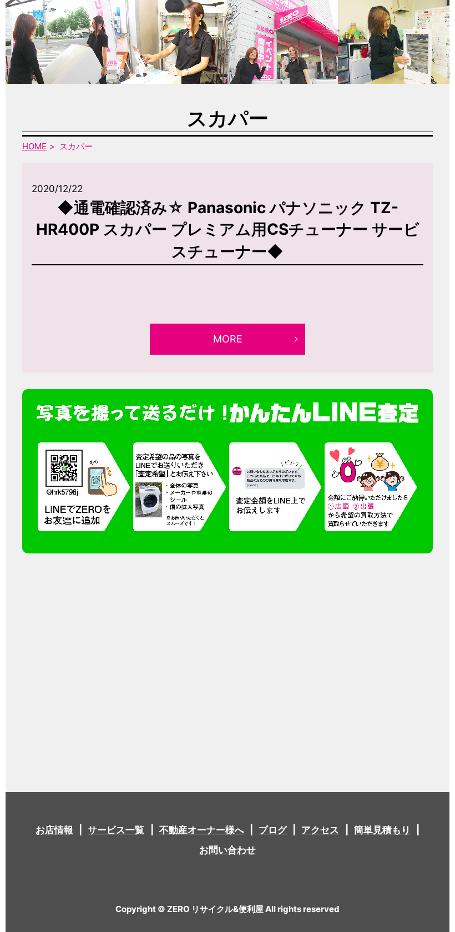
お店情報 (54, 829)
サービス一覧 (116, 829)
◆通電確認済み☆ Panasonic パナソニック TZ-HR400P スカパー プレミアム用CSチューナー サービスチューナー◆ (227, 229)
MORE (227, 339)
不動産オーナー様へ (201, 829)
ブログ (273, 829)
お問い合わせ (227, 849)
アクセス (320, 829)
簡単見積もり (382, 829)
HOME (34, 146)
